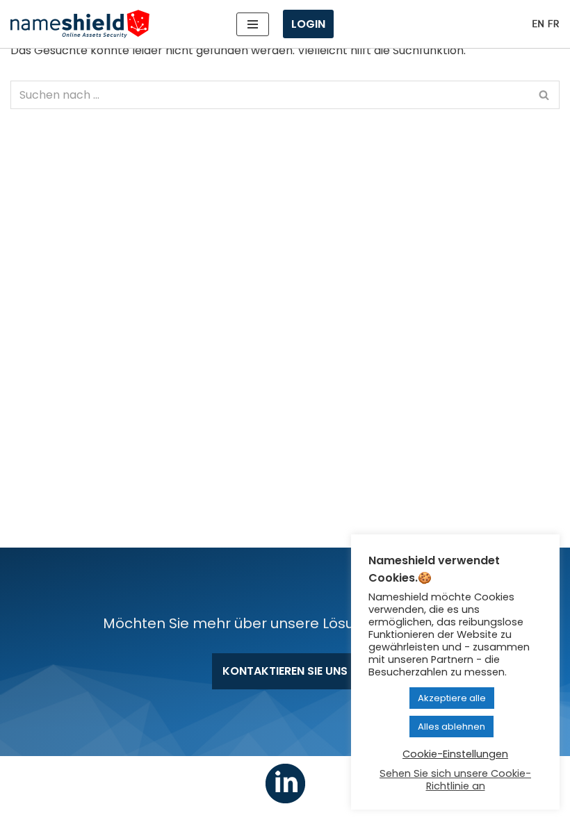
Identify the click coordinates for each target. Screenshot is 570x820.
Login (308, 24)
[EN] (538, 24)
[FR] (553, 24)
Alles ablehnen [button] (451, 726)
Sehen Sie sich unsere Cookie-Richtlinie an (455, 779)
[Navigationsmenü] (252, 24)
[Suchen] (544, 95)
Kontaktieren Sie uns (285, 671)
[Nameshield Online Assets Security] (79, 24)
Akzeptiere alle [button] (452, 698)
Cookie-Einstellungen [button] (455, 754)
